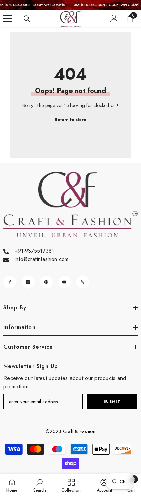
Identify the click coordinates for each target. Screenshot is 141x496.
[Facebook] (9, 282)
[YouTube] (64, 282)
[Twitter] (82, 282)
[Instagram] (28, 282)
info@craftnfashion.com (41, 259)
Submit (112, 401)
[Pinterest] (46, 282)
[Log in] (114, 18)
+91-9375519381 (34, 251)
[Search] (27, 19)
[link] (40, 485)
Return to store (70, 120)
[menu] (7, 18)
